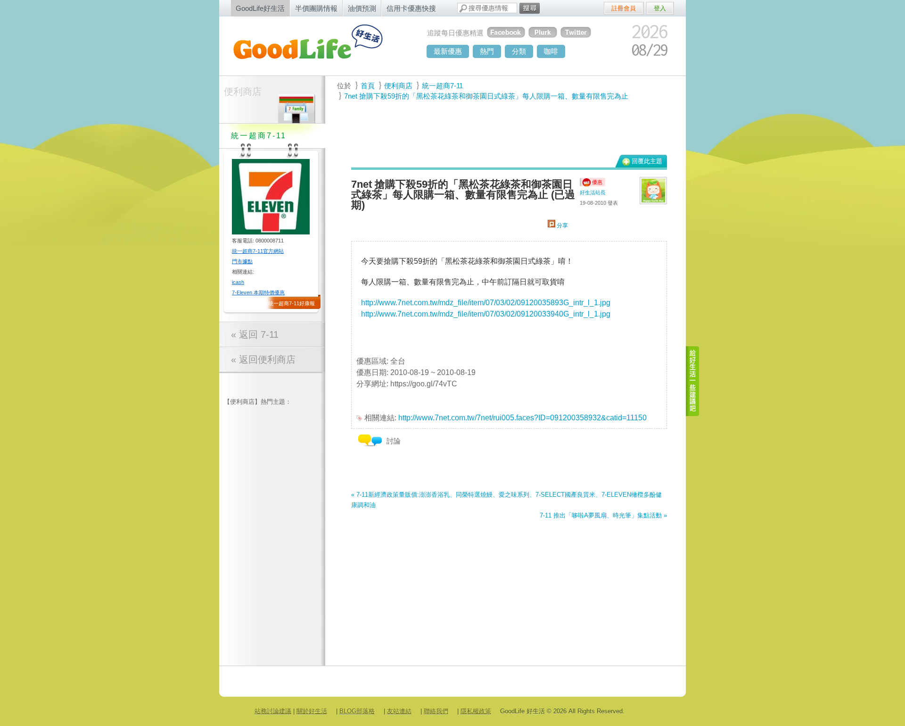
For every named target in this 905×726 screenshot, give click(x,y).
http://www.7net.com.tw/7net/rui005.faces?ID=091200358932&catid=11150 (522, 418)
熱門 (487, 51)
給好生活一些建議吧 (693, 381)
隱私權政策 (476, 711)
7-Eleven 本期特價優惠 (258, 292)
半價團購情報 (316, 8)
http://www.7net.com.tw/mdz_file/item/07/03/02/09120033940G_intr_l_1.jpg (485, 314)
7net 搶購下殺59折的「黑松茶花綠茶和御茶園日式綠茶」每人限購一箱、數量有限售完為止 (486, 96)
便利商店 (243, 91)
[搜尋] (529, 8)
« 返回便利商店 (263, 359)
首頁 (368, 86)
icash (238, 282)
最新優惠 (448, 51)
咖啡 (551, 51)
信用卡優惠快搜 (411, 8)
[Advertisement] (503, 128)
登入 (660, 8)
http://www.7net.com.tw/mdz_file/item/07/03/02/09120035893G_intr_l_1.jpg (485, 303)
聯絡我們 (436, 711)
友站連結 (399, 711)
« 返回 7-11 (255, 334)
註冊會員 (623, 8)
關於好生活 (311, 711)
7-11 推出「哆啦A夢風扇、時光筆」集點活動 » (603, 515)
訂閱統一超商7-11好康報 (286, 303)
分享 (561, 225)
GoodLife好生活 (260, 8)
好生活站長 (593, 192)
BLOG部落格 (357, 711)
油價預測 (362, 8)
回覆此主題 (647, 161)
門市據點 (242, 261)
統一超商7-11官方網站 (258, 251)
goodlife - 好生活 (318, 45)
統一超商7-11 (442, 86)
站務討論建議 (273, 711)
